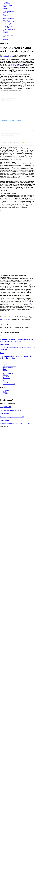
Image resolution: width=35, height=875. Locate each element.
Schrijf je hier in (4, 319)
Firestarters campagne (26, 303)
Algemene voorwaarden (9, 366)
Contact (5, 8)
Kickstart (9, 26)
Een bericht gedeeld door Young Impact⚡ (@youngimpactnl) (17, 142)
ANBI (5, 364)
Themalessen (10, 21)
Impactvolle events (8, 35)
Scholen (5, 12)
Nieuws (5, 15)
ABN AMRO (17, 65)
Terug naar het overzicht (6, 56)
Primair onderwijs (11, 29)
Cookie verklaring (8, 367)
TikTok (5, 392)
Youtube (5, 393)
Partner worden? (7, 5)
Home (5, 363)
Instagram (6, 390)
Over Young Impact (8, 11)
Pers (4, 6)
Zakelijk (5, 14)
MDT (8, 24)
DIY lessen (10, 27)
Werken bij (6, 2)
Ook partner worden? (9, 384)
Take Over (9, 23)
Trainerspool (6, 3)
